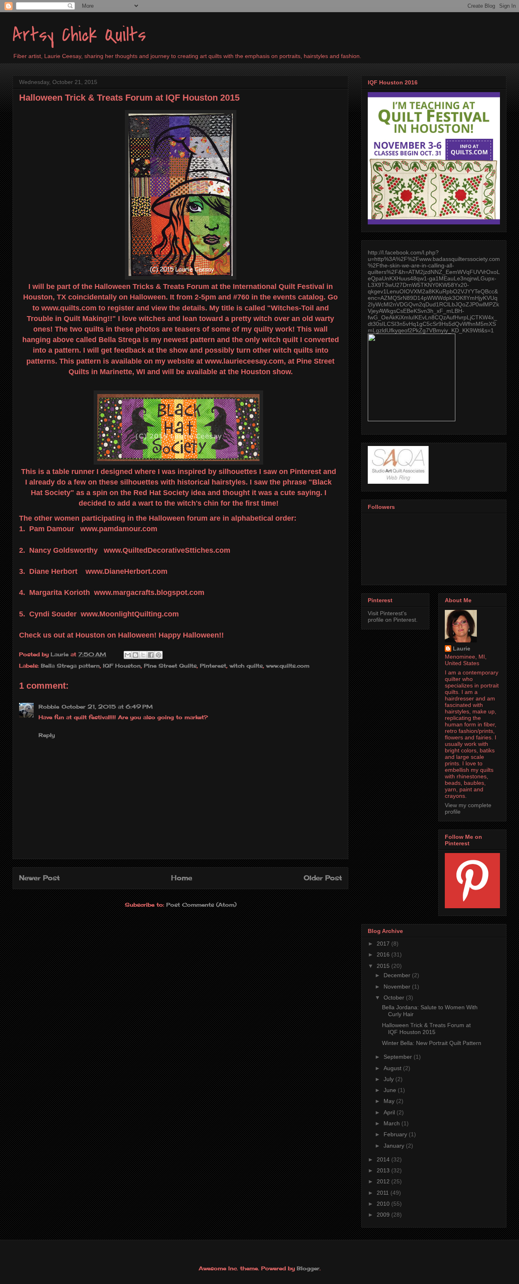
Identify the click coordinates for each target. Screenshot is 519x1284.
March (392, 1123)
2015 (384, 966)
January (395, 1145)
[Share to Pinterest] (158, 655)
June (391, 1090)
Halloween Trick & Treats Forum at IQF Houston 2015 (426, 1028)
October (395, 997)
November (398, 986)
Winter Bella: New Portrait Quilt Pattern (431, 1043)
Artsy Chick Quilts (79, 35)
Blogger (308, 1268)
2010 (384, 1203)
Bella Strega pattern (70, 665)
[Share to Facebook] (151, 655)
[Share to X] (143, 655)
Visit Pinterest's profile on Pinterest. (393, 616)
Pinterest (213, 665)
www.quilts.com (287, 665)
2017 (384, 943)
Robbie (49, 706)
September (399, 1056)
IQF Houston (122, 665)
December (398, 975)
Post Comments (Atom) (201, 904)
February (396, 1134)
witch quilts (246, 665)
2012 (384, 1181)
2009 (384, 1214)
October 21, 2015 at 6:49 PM (107, 706)
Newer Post (39, 878)
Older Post (323, 878)
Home (181, 878)
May (390, 1101)
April (390, 1112)
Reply (47, 735)
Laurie (461, 648)
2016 (384, 954)
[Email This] (128, 655)
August (393, 1068)
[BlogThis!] (135, 655)
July (389, 1079)
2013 (384, 1170)
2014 (384, 1159)
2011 (383, 1192)
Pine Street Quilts (170, 665)
